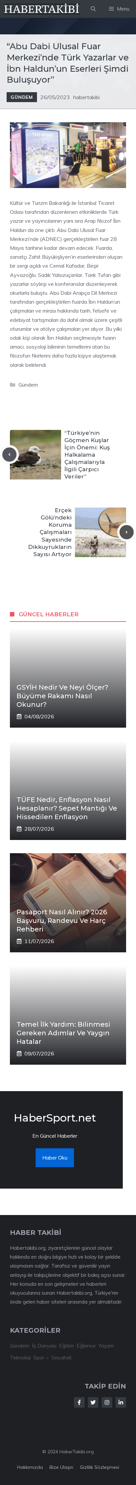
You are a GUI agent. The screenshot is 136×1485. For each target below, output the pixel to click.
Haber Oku (54, 1157)
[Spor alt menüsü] (47, 1357)
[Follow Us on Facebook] (79, 1402)
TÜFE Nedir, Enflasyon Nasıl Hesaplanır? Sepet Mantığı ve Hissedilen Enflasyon (67, 808)
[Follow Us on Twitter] (93, 1402)
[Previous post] (9, 454)
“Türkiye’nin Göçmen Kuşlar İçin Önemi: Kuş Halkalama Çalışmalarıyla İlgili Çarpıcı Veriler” (87, 455)
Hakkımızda (30, 1467)
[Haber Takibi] (42, 9)
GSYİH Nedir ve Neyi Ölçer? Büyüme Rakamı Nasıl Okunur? (62, 695)
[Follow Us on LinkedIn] (121, 1402)
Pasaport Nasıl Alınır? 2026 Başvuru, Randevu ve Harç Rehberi (62, 920)
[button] (93, 9)
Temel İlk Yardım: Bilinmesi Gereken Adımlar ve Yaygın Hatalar (63, 1033)
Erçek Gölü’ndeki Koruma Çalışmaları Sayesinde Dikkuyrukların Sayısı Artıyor (50, 532)
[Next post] (126, 532)
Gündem (22, 97)
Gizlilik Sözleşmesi (99, 1467)
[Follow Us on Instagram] (107, 1402)
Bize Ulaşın (61, 1467)
